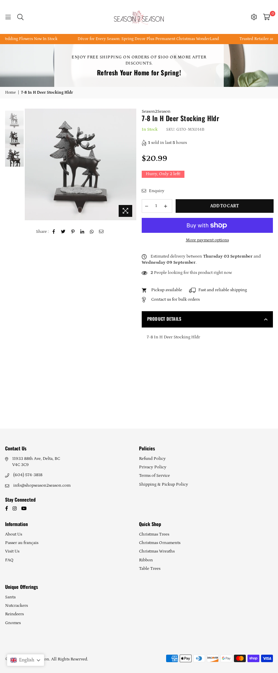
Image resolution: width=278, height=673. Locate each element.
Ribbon (146, 560)
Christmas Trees (154, 534)
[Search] (20, 17)
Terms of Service (154, 475)
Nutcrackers (16, 605)
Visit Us (12, 551)
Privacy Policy (152, 467)
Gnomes (13, 622)
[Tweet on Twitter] (63, 232)
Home (10, 92)
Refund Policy (152, 458)
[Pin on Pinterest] (73, 232)
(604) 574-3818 (27, 475)
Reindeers (14, 614)
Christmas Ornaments (159, 542)
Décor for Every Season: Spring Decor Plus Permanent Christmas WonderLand (143, 39)
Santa (10, 597)
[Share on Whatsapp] (92, 232)
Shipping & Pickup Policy (163, 484)
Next (131, 164)
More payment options (207, 240)
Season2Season (156, 111)
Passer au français (21, 542)
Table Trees (149, 568)
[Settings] (254, 17)
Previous (31, 164)
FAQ (9, 560)
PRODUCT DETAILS (164, 318)
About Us (13, 534)
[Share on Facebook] (54, 232)
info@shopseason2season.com (42, 485)
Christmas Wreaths (157, 551)
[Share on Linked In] (82, 232)
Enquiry (156, 190)
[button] (25, 660)
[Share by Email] (101, 232)
